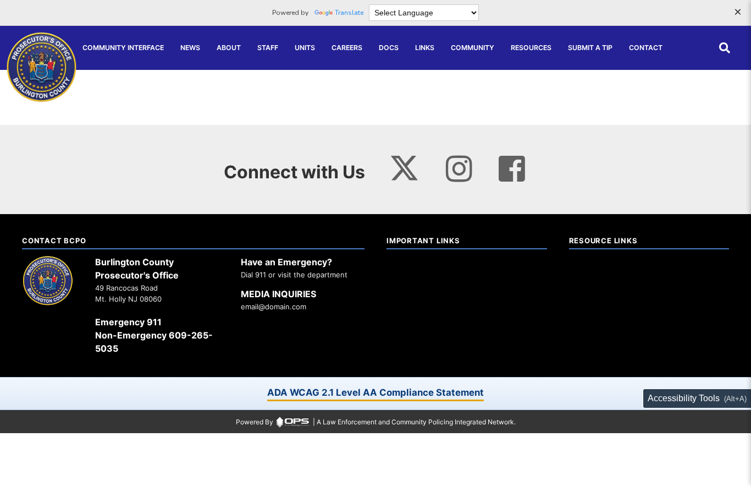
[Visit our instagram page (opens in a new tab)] (459, 169)
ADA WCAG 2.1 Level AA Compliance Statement (375, 392)
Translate (349, 12)
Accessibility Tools (684, 398)
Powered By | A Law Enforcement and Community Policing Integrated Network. (376, 422)
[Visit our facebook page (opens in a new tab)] (511, 169)
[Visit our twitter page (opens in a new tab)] (404, 165)
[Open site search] (724, 47)
